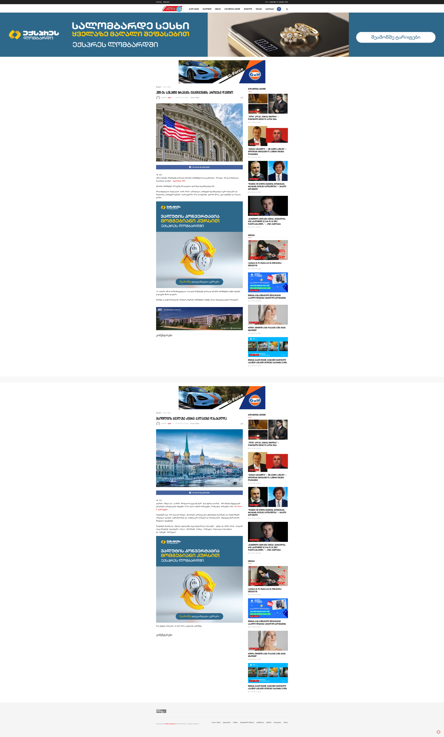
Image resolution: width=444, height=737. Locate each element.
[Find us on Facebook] (279, 9)
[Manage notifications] (438, 732)
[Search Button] (287, 9)
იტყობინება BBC (179, 181)
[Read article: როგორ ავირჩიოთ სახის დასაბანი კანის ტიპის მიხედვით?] (268, 315)
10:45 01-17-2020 (181, 97)
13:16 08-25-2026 (255, 268)
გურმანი (259, 9)
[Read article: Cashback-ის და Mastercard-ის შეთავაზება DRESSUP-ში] (268, 250)
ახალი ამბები (194, 9)
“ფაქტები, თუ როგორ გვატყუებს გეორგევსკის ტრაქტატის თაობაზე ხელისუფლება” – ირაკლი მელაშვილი (267, 186)
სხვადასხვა (269, 9)
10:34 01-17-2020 (181, 423)
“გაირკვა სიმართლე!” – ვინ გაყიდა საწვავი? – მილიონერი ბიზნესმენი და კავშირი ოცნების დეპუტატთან (267, 151)
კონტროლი (248, 9)
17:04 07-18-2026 (255, 227)
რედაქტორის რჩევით (232, 9)
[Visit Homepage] (172, 8)
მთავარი (158, 87)
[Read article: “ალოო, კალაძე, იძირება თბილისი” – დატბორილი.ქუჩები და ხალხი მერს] (268, 104)
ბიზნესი (218, 9)
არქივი (285, 722)
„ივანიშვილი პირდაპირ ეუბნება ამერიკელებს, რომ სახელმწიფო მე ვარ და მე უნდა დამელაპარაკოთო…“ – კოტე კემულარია (267, 221)
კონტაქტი (166, 2)
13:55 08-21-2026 (255, 365)
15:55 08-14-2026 (255, 157)
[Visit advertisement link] (222, 73)
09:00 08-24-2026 (255, 333)
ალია (169, 97)
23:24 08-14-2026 (255, 122)
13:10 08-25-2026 (255, 301)
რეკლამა (159, 2)
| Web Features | (170, 724)
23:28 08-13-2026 (255, 192)
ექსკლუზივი (207, 9)
